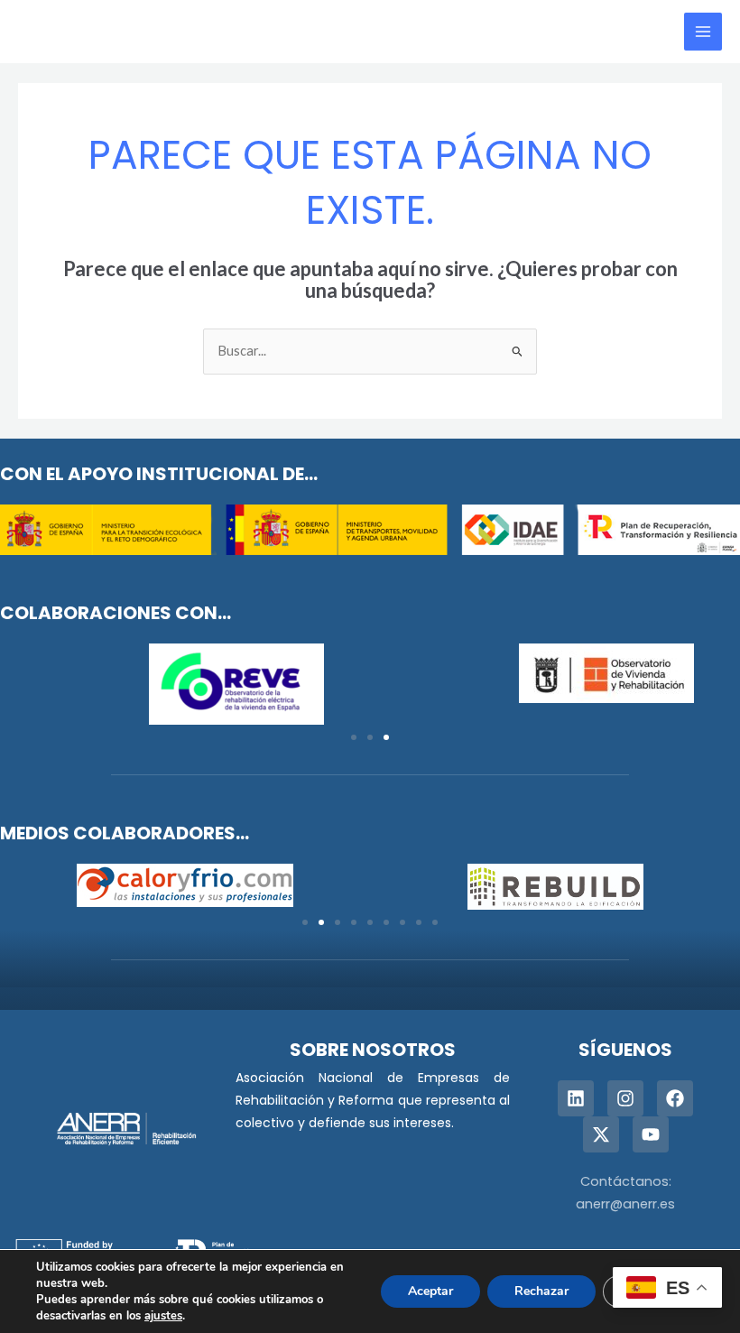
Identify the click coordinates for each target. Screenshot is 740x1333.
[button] (353, 737)
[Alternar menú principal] (703, 32)
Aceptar (430, 1291)
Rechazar (541, 1291)
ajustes (163, 1316)
